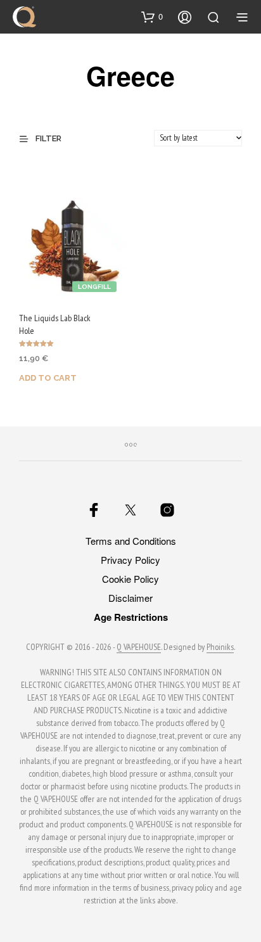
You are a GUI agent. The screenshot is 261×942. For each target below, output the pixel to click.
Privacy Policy (130, 559)
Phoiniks (220, 647)
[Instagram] (167, 510)
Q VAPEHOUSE (139, 647)
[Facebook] (93, 510)
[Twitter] (130, 510)
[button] (152, 16)
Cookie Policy (130, 578)
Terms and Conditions (131, 540)
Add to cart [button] (48, 378)
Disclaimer (130, 597)
